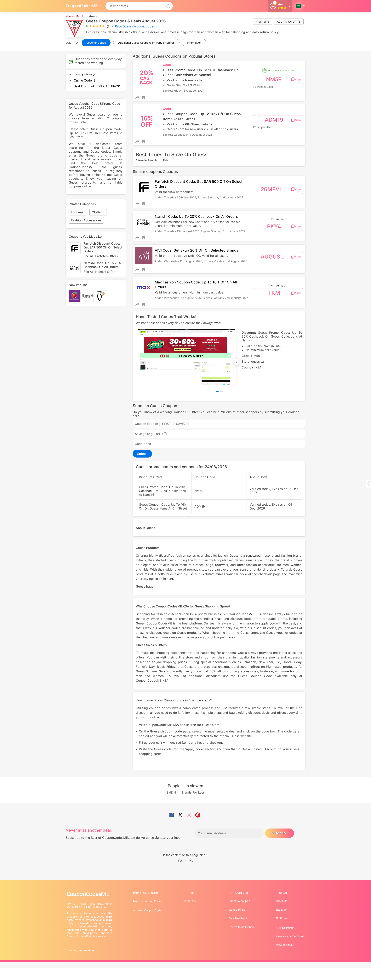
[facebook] (171, 815)
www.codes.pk (285, 944)
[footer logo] (90, 894)
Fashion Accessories (86, 220)
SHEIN (171, 792)
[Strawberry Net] (74, 296)
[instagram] (189, 815)
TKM (274, 292)
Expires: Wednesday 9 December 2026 (187, 134)
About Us (281, 901)
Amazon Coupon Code (147, 910)
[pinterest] (198, 815)
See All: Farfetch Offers (100, 256)
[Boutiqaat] (101, 296)
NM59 (274, 79)
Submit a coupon (239, 901)
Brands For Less (193, 792)
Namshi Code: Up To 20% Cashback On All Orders (196, 216)
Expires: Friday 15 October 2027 (183, 90)
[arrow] (368, 483)
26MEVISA (274, 189)
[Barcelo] (88, 296)
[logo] (81, 6)
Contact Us (188, 901)
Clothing (98, 212)
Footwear (78, 212)
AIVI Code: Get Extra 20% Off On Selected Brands (196, 250)
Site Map (281, 909)
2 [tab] (221, 391)
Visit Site (262, 21)
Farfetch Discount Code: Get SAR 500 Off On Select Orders (102, 250)
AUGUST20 (275, 256)
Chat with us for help (242, 927)
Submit (142, 454)
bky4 (274, 226)
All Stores (281, 918)
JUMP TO (72, 42)
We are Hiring (237, 909)
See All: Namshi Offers (99, 272)
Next (236, 362)
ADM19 (274, 120)
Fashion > (82, 16)
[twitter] (180, 815)
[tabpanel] (219, 358)
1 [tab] (217, 391)
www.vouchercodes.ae (290, 936)
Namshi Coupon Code (147, 901)
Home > (71, 16)
